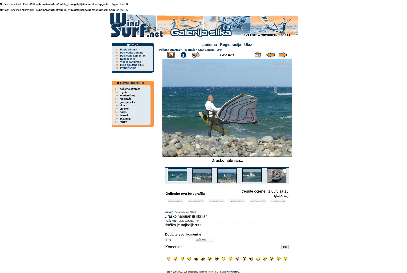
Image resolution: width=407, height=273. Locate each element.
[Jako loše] (175, 201)
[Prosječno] (216, 201)
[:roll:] (258, 259)
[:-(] (203, 259)
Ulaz (248, 45)
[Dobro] (237, 201)
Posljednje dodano (131, 52)
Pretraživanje (128, 67)
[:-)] (189, 259)
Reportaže (189, 49)
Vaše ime (170, 220)
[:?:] (285, 259)
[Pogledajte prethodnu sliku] (270, 54)
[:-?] (230, 259)
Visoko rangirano (130, 61)
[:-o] (223, 259)
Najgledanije (127, 58)
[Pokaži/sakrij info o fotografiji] (183, 54)
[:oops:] (237, 259)
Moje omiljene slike (132, 64)
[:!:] (279, 259)
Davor (169, 212)
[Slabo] (196, 201)
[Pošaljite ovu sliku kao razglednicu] (258, 54)
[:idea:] (271, 259)
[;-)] (265, 259)
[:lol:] (168, 259)
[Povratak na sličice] (171, 54)
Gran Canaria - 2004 (210, 49)
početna (209, 45)
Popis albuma (128, 49)
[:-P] (175, 259)
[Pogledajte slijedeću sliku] (283, 54)
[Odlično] (258, 201)
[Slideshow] (196, 54)
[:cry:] (210, 259)
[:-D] (182, 259)
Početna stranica (169, 49)
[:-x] (251, 259)
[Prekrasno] (278, 201)
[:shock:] (244, 259)
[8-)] (217, 259)
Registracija (230, 45)
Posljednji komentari (133, 55)
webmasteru (233, 272)
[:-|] (196, 259)
